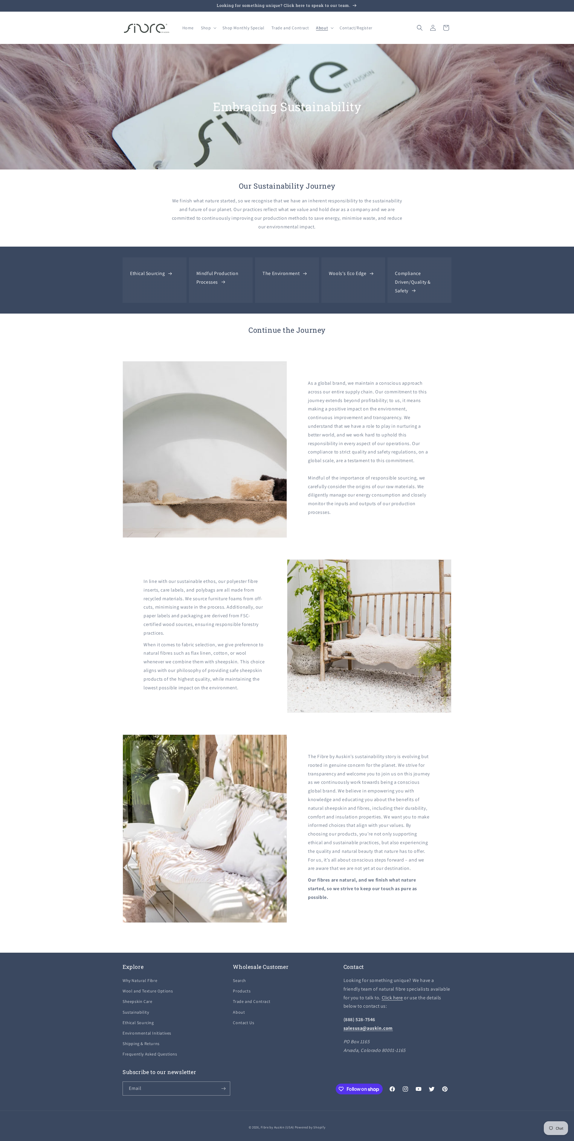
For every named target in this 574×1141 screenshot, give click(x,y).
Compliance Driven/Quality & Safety (413, 282)
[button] (208, 28)
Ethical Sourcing (147, 273)
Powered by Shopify (310, 1127)
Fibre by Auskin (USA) (277, 1127)
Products (242, 991)
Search (239, 980)
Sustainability (136, 1012)
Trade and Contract (251, 1001)
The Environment (281, 273)
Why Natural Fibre (140, 980)
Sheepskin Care (137, 1001)
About (239, 1012)
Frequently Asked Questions (150, 1054)
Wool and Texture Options (148, 991)
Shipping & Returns (141, 1043)
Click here (392, 998)
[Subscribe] (223, 1089)
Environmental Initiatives (147, 1033)
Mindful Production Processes (217, 277)
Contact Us (243, 1022)
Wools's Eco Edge (348, 273)
